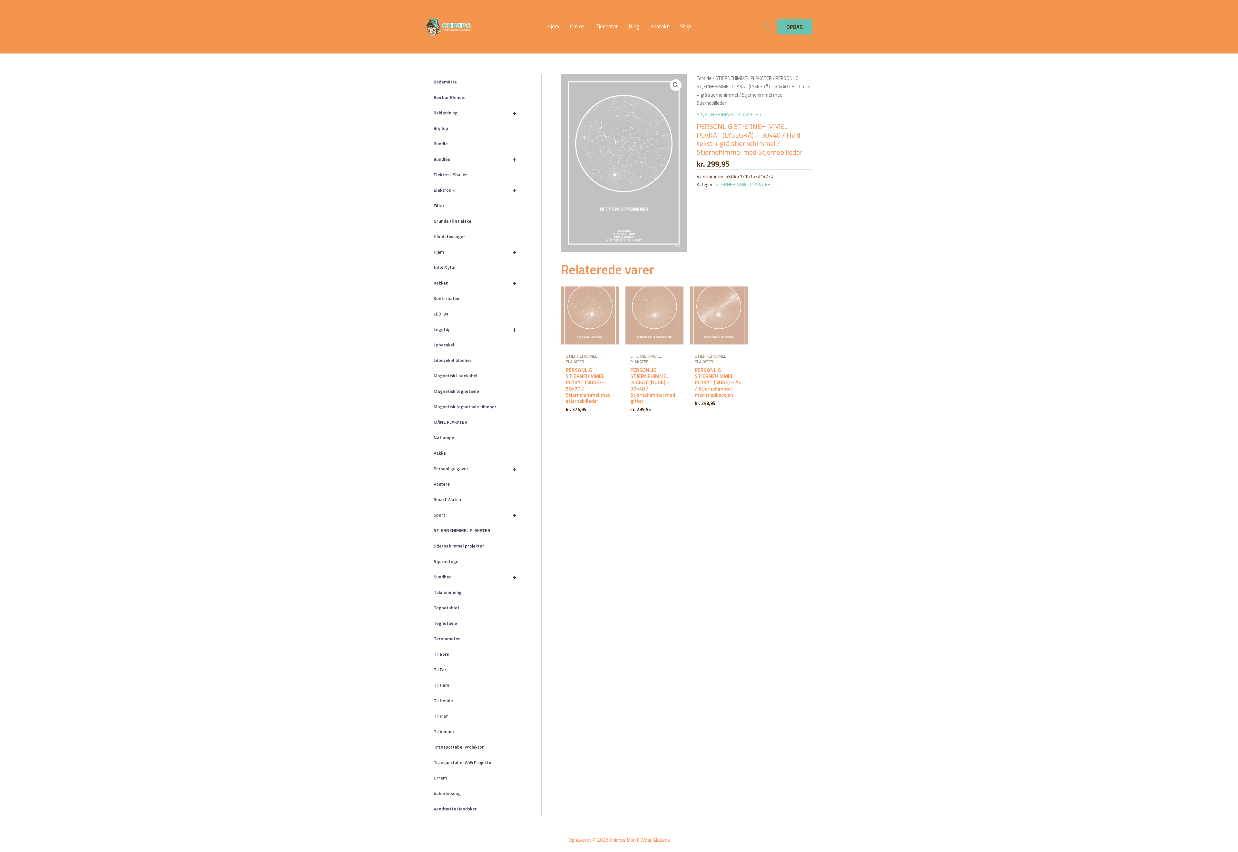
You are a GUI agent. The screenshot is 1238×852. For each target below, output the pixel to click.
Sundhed (475, 577)
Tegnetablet (446, 607)
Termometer (447, 638)
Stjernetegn (446, 561)
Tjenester (606, 26)
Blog (634, 26)
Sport (475, 515)
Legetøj (475, 329)
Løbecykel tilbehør (453, 360)
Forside (704, 78)
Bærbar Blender (450, 97)
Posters (442, 483)
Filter (439, 205)
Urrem (440, 777)
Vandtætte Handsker (455, 808)
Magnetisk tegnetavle (456, 391)
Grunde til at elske (452, 221)
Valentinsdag (447, 793)
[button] (767, 26)
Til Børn (441, 654)
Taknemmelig (447, 592)
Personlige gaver (475, 468)
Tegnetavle (445, 623)
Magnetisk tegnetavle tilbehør (465, 406)
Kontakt (659, 26)
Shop (685, 26)
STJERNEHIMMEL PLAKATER (462, 530)
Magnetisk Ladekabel (455, 375)
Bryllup (441, 128)
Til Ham (441, 685)
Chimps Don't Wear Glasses (490, 27)
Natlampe (444, 437)
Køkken (475, 283)
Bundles (475, 159)
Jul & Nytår (445, 267)
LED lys (441, 313)
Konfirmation (447, 298)
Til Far (440, 669)
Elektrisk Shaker (450, 174)
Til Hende (443, 700)
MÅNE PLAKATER (450, 422)
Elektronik (475, 190)
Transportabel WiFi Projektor (463, 762)
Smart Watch (447, 499)
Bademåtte (445, 81)
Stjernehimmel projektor (459, 545)
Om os (577, 26)
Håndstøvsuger (449, 236)
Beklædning (475, 113)
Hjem (553, 26)
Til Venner (444, 731)
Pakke (440, 453)
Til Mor (441, 715)
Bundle (441, 143)
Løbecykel (444, 344)
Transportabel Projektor (459, 746)
